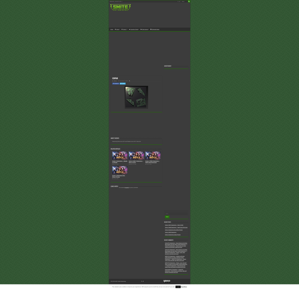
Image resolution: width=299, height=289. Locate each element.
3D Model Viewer (155, 29)
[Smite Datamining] (120, 7)
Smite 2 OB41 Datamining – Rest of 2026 (174, 225)
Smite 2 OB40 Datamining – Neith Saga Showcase (152, 161)
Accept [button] (178, 286)
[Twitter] (179, 1)
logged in (127, 187)
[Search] (189, 1)
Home (111, 29)
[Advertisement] (160, 15)
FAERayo (115, 80)
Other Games (145, 29)
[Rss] (178, 1)
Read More (184, 287)
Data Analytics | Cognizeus (171, 269)
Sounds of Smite (134, 29)
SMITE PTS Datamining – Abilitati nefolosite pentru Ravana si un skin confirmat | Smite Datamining (175, 258)
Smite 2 (124, 29)
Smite (117, 29)
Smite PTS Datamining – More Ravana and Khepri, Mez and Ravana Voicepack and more (176, 271)
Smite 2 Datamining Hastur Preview (173, 234)
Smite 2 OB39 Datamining (170, 232)
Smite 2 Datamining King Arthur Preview (118, 176)
